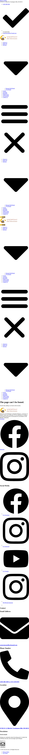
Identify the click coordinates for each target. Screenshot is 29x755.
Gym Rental (8, 89)
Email (1, 741)
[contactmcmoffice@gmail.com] (14, 642)
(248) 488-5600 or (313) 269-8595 (9, 682)
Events (4, 91)
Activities (5, 92)
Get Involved (6, 96)
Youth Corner (6, 94)
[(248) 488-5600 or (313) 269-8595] (14, 679)
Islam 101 (5, 43)
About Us (5, 42)
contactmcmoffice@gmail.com (8, 645)
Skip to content (3, 0)
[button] (14, 128)
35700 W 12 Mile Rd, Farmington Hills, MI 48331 (14, 728)
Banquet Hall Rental (10, 88)
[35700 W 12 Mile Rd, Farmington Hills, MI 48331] (14, 725)
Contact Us (5, 97)
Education (5, 93)
